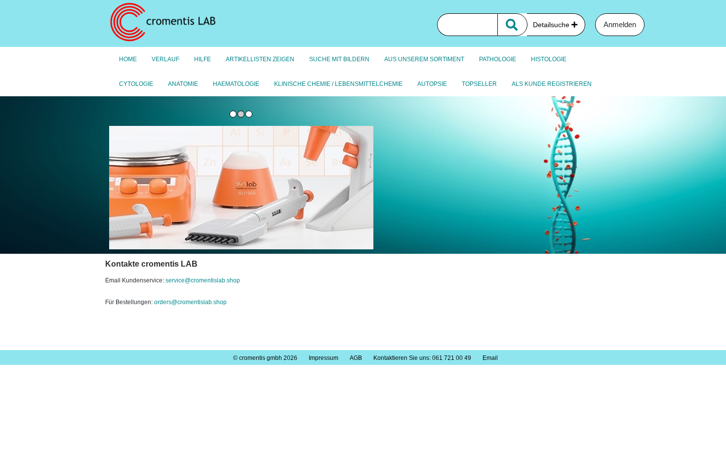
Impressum (323, 357)
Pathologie (497, 59)
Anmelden (620, 24)
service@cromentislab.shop (202, 280)
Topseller (479, 83)
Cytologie (136, 83)
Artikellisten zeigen (260, 59)
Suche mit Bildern (339, 59)
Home (128, 59)
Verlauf (165, 59)
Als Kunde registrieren (552, 83)
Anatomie (183, 83)
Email (490, 357)
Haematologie (236, 83)
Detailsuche (552, 25)
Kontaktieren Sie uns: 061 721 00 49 (422, 357)
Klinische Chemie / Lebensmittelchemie (338, 83)
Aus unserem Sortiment (424, 59)
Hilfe (202, 59)
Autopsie (432, 83)
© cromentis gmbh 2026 (265, 357)
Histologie (548, 59)
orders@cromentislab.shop (191, 302)
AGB (356, 357)
